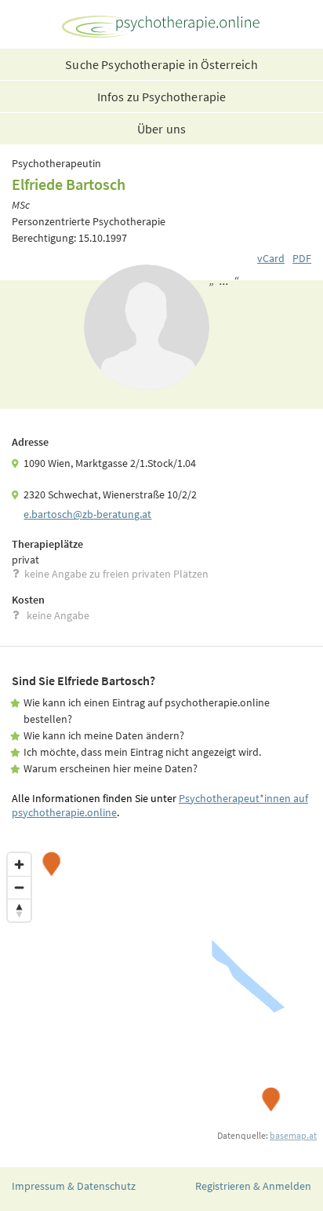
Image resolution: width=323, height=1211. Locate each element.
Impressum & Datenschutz (74, 1186)
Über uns (161, 129)
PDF (301, 258)
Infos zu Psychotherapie (162, 96)
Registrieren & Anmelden (253, 1186)
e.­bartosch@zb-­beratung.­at (87, 514)
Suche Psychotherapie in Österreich (161, 64)
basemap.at (293, 1135)
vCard (271, 258)
